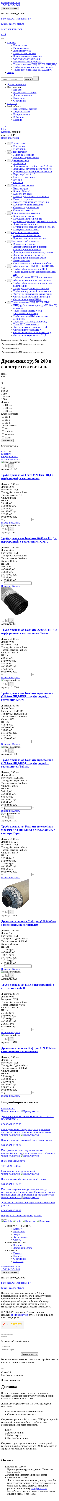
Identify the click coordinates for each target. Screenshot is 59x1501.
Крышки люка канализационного (30, 238)
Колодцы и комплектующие (27, 56)
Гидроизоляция (21, 48)
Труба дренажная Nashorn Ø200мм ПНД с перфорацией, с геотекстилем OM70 (29, 540)
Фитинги (18, 182)
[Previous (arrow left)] (2, 1336)
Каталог (11, 42)
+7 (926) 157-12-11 (10, 5)
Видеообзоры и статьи (24, 92)
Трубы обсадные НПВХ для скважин (32, 277)
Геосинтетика (20, 45)
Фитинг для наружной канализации (32, 296)
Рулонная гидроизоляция (26, 157)
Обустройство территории (27, 59)
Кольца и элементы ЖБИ (26, 229)
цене (4, 451)
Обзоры (17, 1239)
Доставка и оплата (16, 84)
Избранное (19, 117)
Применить (7, 440)
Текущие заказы (21, 111)
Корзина (17, 119)
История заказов (21, 114)
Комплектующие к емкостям (28, 204)
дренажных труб (19, 1315)
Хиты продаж (20, 1237)
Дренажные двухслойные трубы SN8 (32, 169)
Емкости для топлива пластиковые (31, 196)
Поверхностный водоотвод (27, 61)
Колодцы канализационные (27, 218)
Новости (17, 90)
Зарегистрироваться (11, 29)
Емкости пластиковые (24, 53)
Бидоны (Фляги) (21, 191)
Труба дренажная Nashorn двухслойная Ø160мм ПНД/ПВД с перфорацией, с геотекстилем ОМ (27, 696)
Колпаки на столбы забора (27, 235)
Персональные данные (25, 109)
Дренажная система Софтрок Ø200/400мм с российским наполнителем (28, 923)
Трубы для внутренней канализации (32, 291)
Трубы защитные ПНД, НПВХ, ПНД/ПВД (35, 64)
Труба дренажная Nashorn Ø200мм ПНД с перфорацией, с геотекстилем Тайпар (29, 631)
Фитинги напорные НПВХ (27, 299)
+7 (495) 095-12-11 (10, 2)
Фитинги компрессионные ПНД (30, 327)
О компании (19, 100)
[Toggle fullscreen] (8, 1334)
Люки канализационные (26, 224)
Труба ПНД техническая (26, 324)
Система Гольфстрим (24, 177)
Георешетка (19, 146)
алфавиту (7, 453)
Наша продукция (10, 138)
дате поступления (11, 459)
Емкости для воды (22, 193)
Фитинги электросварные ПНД (29, 335)
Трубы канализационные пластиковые (33, 67)
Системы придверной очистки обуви (32, 263)
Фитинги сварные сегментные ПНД (32, 332)
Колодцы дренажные (24, 216)
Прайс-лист (19, 98)
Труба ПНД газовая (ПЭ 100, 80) (30, 321)
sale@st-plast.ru (39, 1488)
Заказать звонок (9, 8)
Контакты (12, 103)
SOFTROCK (19, 163)
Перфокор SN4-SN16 (24, 174)
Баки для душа (20, 188)
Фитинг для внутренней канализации (32, 294)
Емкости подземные (23, 199)
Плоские (17, 179)
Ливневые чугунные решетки (28, 255)
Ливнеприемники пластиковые (29, 257)
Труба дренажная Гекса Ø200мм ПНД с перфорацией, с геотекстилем (27, 476)
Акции (10, 72)
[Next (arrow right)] (5, 1336)
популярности (9, 456)
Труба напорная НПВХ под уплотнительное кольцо (27, 312)
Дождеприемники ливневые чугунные (33, 252)
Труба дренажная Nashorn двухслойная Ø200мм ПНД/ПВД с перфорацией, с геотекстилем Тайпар (27, 763)
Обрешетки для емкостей (26, 207)
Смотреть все (8, 1108)
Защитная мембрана (23, 154)
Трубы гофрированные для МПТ (30, 269)
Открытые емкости (23, 210)
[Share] (5, 1334)
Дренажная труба (22, 50)
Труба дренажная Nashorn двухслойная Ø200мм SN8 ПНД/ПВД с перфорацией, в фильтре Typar (28, 830)
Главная (17, 1253)
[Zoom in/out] (11, 1334)
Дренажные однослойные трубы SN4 (32, 171)
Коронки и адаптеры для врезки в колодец (35, 221)
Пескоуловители (21, 260)
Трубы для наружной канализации (31, 288)
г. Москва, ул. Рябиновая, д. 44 (17, 18)
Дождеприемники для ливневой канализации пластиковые (30, 248)
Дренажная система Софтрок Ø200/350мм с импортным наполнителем (28, 1049)
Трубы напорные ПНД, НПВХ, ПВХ (32, 69)
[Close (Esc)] (2, 1334)
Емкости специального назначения (31, 202)
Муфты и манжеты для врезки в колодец (34, 227)
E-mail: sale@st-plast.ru (12, 24)
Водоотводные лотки (24, 244)
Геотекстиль (19, 149)
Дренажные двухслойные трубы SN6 (32, 166)
